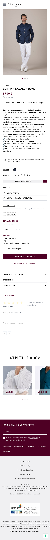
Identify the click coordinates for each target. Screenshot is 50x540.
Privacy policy (25, 461)
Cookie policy (25, 466)
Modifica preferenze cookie (25, 479)
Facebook (7, 447)
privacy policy (33, 438)
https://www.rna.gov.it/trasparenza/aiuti (25, 531)
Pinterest (31, 447)
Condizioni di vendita (25, 470)
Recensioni (9, 295)
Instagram (19, 447)
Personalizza (10, 214)
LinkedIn (6, 451)
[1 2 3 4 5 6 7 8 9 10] (18, 229)
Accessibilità (25, 474)
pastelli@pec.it (21, 490)
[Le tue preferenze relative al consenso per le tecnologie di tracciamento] (45, 535)
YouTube (42, 447)
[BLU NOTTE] (15, 169)
